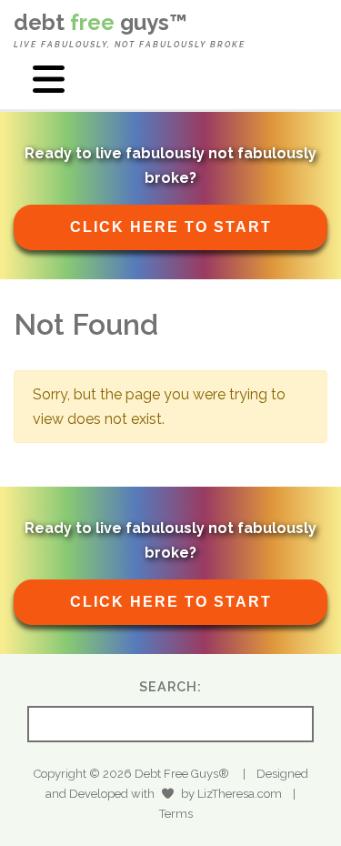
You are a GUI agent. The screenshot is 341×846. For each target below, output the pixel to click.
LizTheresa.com (239, 794)
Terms (176, 814)
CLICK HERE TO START (171, 227)
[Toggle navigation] (48, 79)
